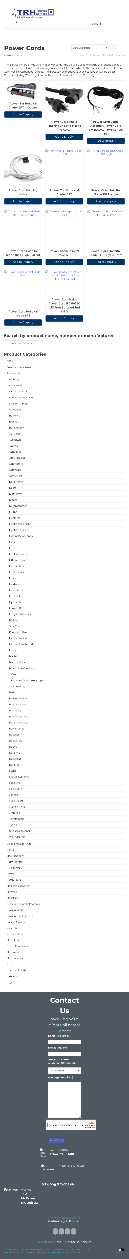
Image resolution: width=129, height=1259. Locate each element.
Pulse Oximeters (16, 928)
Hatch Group (14, 879)
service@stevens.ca (57, 1184)
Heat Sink (14, 596)
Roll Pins (14, 764)
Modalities (12, 898)
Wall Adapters (17, 836)
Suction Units (17, 806)
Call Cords (14, 433)
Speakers (14, 782)
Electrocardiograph (20, 524)
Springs (13, 794)
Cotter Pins (15, 475)
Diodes (13, 499)
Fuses (12, 578)
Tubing (13, 824)
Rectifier (14, 734)
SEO (64, 1241)
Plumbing (15, 710)
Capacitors (15, 439)
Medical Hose (17, 662)
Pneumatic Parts (19, 716)
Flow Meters (16, 566)
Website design (47, 1241)
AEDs (10, 361)
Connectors (16, 463)
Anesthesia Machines (19, 367)
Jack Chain (15, 626)
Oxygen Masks (15, 910)
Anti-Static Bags (18, 403)
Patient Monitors (19, 698)
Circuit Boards (17, 457)
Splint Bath (15, 788)
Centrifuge (15, 451)
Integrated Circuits (20, 614)
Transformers (16, 818)
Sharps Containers (17, 946)
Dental (10, 849)
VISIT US (26, 1189)
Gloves (10, 873)
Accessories (16, 385)
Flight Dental (14, 861)
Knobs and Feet (18, 632)
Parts (12, 692)
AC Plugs (14, 379)
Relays (13, 746)
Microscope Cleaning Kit (23, 668)
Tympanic (12, 976)
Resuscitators (15, 934)
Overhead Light (18, 686)
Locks (12, 650)
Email (58, 1047)
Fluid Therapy (17, 572)
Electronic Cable (18, 530)
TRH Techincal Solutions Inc (64, 1217)
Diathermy (15, 493)
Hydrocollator (17, 602)
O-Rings (14, 674)
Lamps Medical (18, 638)
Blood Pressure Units (19, 843)
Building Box (16, 427)
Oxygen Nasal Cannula (20, 916)
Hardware (14, 584)
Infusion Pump (18, 608)
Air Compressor (18, 391)
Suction (11, 964)
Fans (12, 542)
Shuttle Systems (19, 776)
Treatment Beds (16, 970)
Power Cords (16, 728)
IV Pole (13, 620)
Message (60, 1077)
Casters (13, 445)
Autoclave (15, 409)
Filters (12, 548)
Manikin (13, 656)
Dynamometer (18, 505)
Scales (12, 770)
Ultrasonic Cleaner (19, 830)
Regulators (15, 740)
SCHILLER (13, 940)
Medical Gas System (18, 885)
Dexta (12, 487)
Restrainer (15, 758)
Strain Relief (16, 800)
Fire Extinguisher (19, 554)
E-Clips (13, 511)
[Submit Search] (6, 343)
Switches (14, 812)
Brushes (14, 421)
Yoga (9, 982)
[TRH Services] (64, 16)
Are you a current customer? (62, 1061)
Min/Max (12, 892)
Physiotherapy (17, 704)
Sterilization (13, 952)
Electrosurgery (15, 855)
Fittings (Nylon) (18, 560)
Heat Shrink (16, 590)
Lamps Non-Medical (21, 644)
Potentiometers (18, 722)
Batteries (14, 415)
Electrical (14, 517)
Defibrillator (16, 481)
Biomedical (13, 373)
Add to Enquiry (23, 114)
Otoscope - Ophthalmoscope (26, 680)
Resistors (14, 752)
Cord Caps (15, 469)
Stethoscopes (15, 958)
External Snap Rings (21, 536)
